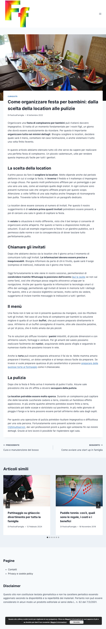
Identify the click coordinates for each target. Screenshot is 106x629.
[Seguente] (98, 505)
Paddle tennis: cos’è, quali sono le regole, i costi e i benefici (77, 517)
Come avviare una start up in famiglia (82, 447)
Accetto (76, 622)
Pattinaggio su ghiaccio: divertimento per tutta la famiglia (24, 517)
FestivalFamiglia (17, 115)
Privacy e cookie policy (20, 573)
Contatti (12, 569)
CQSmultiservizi (16, 427)
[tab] (47, 537)
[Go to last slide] (8, 505)
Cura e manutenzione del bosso (21, 447)
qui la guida (78, 277)
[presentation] (26, 491)
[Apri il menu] (100, 14)
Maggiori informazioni (59, 622)
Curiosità (12, 96)
